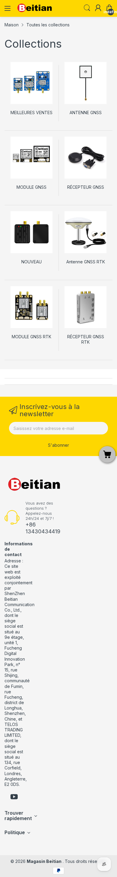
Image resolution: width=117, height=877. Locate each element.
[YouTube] (14, 797)
